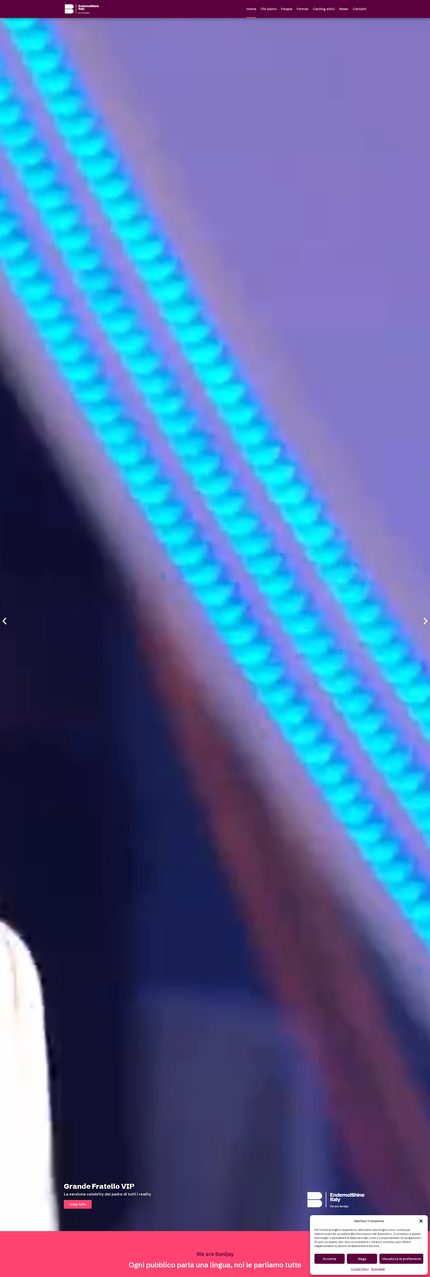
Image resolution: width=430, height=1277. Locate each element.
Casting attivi (324, 9)
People (286, 9)
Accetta (329, 1259)
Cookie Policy (360, 1269)
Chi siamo (269, 9)
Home (251, 9)
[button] (421, 1221)
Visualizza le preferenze (401, 1259)
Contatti (359, 9)
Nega (362, 1259)
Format (302, 9)
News (343, 9)
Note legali (378, 1269)
